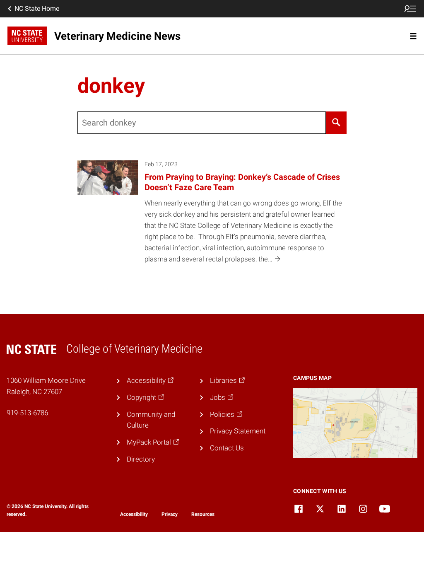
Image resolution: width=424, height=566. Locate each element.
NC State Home (36, 8)
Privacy (169, 514)
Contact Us (227, 448)
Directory (141, 459)
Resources (202, 514)
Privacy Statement (237, 431)
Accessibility (134, 514)
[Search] (336, 122)
